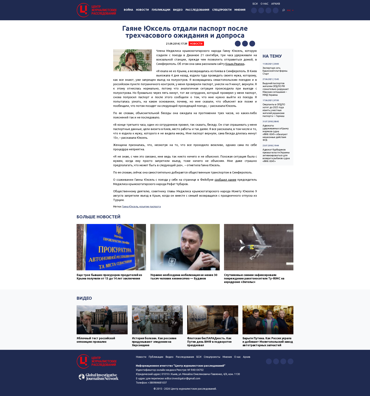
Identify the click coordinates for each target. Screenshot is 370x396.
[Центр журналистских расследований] (97, 10)
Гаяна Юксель (130, 206)
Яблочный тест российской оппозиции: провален (96, 339)
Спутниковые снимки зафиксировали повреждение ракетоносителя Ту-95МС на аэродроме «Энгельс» (254, 278)
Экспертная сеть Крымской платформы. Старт (275, 71)
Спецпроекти (222, 9)
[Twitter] (245, 43)
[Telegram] (252, 43)
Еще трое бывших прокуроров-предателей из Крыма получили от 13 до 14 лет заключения (109, 276)
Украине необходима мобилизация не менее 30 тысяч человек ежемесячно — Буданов (183, 276)
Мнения (239, 9)
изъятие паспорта (150, 206)
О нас (264, 3)
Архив (275, 3)
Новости (142, 9)
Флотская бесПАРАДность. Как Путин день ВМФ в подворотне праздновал (209, 341)
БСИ (255, 3)
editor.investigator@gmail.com (182, 378)
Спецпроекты (212, 356)
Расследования (197, 9)
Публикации (161, 9)
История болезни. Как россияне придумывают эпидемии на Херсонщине (154, 341)
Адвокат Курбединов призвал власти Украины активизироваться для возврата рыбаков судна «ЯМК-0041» (276, 155)
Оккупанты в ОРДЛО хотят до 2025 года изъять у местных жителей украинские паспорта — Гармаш (274, 110)
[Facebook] (238, 43)
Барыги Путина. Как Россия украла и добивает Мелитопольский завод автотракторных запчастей (268, 341)
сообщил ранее (225, 179)
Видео (178, 9)
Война (128, 9)
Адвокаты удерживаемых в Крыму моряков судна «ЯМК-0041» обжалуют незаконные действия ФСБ (276, 132)
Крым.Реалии (234, 63)
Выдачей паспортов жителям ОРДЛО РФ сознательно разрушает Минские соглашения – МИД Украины (276, 89)
